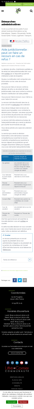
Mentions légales (17, 377)
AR (24, 125)
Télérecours (7, 250)
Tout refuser (23, 402)
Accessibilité (17, 383)
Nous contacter (17, 353)
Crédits (17, 386)
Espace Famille (28, 4)
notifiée (7, 74)
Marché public (17, 389)
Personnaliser (17, 406)
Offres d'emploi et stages (14, 4)
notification (16, 105)
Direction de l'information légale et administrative (15, 270)
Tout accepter (11, 402)
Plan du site (17, 380)
